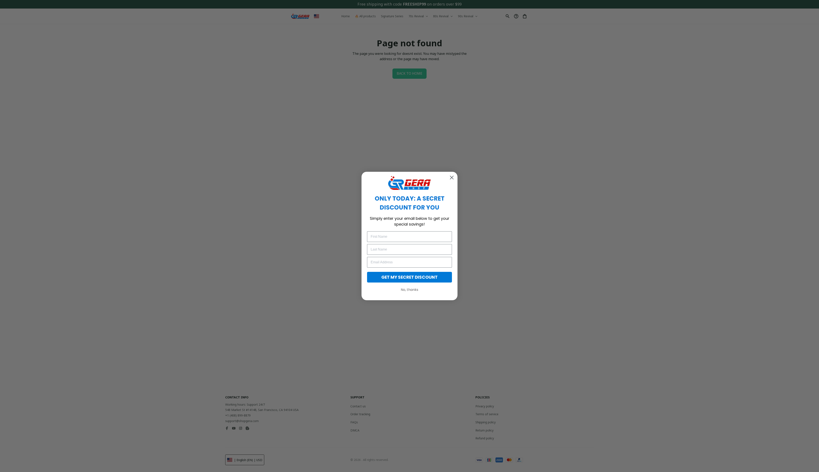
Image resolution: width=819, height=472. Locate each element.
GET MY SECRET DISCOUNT (409, 277)
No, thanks (409, 289)
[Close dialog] (452, 177)
